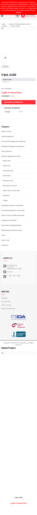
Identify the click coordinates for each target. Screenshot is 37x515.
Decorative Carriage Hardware (11, 225)
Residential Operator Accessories (12, 205)
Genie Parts (6, 166)
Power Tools (5, 240)
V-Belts (4, 26)
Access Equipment (7, 136)
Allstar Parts (7, 161)
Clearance (4, 245)
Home (3, 24)
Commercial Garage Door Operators (13, 141)
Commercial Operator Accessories (12, 210)
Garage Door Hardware (9, 220)
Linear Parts (6, 176)
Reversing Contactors (10, 186)
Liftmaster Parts (8, 171)
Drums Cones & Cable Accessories (12, 215)
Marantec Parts (8, 181)
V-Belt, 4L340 (18, 497)
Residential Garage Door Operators (12, 146)
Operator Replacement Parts (19, 24)
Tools (3, 235)
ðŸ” (5, 58)
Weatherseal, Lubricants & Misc (11, 230)
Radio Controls (6, 131)
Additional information (13, 102)
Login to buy (7, 79)
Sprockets (6, 195)
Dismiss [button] (18, 12)
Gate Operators (6, 151)
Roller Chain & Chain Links (11, 191)
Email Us (10, 272)
